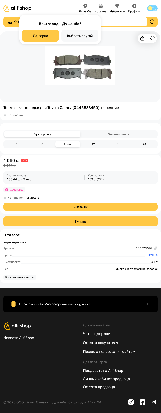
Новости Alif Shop (18, 337)
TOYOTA (152, 255)
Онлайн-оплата (119, 134)
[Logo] (40, 326)
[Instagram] (130, 402)
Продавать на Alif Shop (103, 370)
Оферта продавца (99, 386)
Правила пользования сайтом (109, 351)
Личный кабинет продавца (106, 378)
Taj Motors (32, 198)
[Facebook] (142, 402)
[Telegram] (154, 402)
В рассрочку (42, 134)
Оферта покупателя (100, 342)
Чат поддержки (96, 333)
